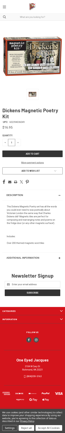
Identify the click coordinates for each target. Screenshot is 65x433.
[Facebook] (4, 182)
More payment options (32, 162)
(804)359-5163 (34, 376)
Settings (10, 428)
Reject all (26, 428)
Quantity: (7, 135)
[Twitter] (21, 182)
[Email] (9, 182)
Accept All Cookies (49, 428)
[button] (32, 195)
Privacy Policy (27, 421)
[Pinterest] (27, 182)
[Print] (15, 182)
